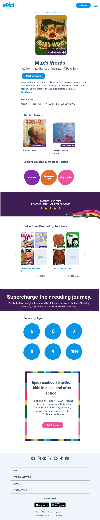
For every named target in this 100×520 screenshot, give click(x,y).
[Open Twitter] (50, 458)
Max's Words (58, 13)
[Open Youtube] (44, 458)
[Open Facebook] (33, 458)
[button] (34, 255)
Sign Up (83, 5)
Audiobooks (47, 13)
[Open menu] (96, 5)
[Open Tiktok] (61, 458)
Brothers (37, 13)
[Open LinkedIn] (67, 458)
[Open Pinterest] (56, 458)
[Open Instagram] (39, 458)
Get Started (52, 425)
